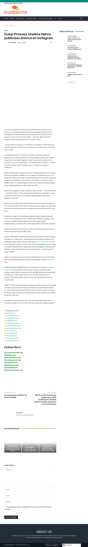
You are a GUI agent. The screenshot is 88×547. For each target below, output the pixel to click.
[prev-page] (5, 456)
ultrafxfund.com (11, 336)
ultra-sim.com (10, 330)
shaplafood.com (11, 320)
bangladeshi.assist (12, 323)
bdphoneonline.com (13, 340)
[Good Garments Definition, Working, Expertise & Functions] (47, 442)
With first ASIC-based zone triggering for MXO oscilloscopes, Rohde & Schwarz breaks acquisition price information (45, 399)
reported (49, 259)
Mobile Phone (12, 446)
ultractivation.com (12, 338)
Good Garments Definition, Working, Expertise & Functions (47, 449)
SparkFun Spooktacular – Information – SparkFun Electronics (75, 66)
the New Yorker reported (43, 242)
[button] (81, 18)
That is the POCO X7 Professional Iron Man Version (13, 449)
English (69, 545)
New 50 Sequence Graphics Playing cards (30, 450)
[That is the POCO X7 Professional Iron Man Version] (12, 442)
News (11, 26)
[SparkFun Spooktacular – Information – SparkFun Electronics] (63, 65)
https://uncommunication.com (24, 415)
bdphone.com (10, 313)
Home (6, 26)
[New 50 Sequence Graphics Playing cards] (30, 442)
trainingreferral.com (13, 318)
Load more (71, 82)
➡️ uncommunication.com (13, 352)
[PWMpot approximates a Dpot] (63, 74)
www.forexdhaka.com (13, 325)
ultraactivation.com (12, 316)
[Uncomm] (6, 42)
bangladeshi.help (12, 365)
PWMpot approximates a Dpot (75, 75)
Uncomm (13, 42)
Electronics (30, 447)
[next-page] (9, 456)
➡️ (5, 355)
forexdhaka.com (11, 333)
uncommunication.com (13, 328)
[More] (75, 382)
